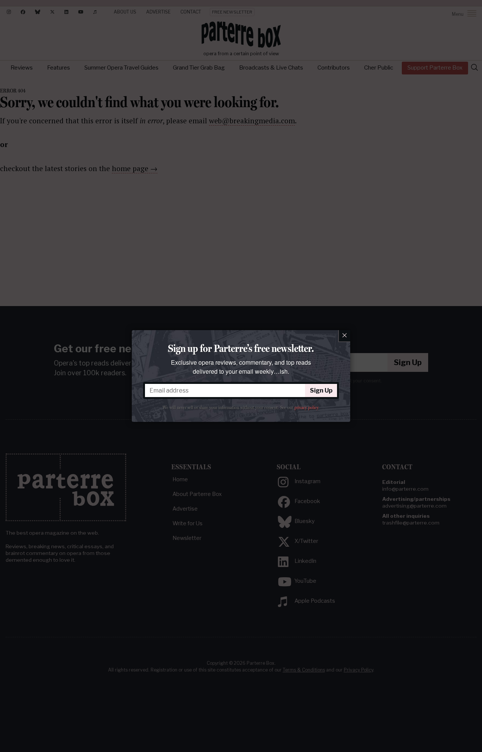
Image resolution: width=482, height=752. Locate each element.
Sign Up (321, 390)
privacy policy (306, 407)
